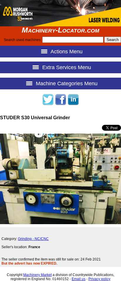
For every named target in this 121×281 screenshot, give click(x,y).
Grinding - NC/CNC (33, 239)
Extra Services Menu (66, 67)
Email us (78, 279)
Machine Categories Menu (66, 83)
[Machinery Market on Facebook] (60, 104)
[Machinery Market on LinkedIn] (73, 104)
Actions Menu (66, 52)
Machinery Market (37, 275)
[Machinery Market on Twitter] (48, 104)
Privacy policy (99, 279)
